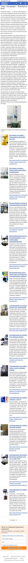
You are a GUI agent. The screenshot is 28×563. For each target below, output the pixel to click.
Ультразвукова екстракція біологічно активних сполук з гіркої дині (18, 457)
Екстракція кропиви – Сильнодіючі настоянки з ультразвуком (17, 170)
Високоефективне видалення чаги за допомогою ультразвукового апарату (18, 274)
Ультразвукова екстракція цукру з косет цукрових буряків (18, 368)
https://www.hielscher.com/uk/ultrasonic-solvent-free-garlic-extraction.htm (18, 329)
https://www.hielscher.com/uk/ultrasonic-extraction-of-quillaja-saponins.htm (18, 448)
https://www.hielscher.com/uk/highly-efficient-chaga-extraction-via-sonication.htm (18, 299)
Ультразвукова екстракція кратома (18, 490)
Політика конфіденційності (11, 558)
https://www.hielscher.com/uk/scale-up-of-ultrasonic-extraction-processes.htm (18, 229)
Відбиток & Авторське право (18, 556)
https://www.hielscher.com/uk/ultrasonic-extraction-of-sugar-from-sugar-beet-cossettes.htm (18, 391)
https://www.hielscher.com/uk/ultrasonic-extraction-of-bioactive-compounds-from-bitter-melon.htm (18, 483)
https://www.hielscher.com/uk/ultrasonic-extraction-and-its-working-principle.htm (18, 360)
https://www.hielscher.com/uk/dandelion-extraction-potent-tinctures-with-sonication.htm (18, 162)
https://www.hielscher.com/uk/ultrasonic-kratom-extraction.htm (18, 513)
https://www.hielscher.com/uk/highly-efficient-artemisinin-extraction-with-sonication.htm (18, 266)
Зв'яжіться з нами (14, 548)
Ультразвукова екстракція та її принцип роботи (18, 336)
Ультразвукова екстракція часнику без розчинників (18, 306)
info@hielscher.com (22, 1)
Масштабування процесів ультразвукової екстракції (18, 204)
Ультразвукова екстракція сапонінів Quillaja (18, 426)
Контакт (22, 558)
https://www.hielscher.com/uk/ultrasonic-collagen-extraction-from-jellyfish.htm (18, 419)
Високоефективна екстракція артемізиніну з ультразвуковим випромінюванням (18, 238)
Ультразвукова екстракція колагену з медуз (18, 398)
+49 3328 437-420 (5, 1)
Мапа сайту (6, 556)
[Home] (4, 3)
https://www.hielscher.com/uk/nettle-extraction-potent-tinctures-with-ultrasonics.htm (18, 196)
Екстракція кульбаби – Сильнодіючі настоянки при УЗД (17, 137)
